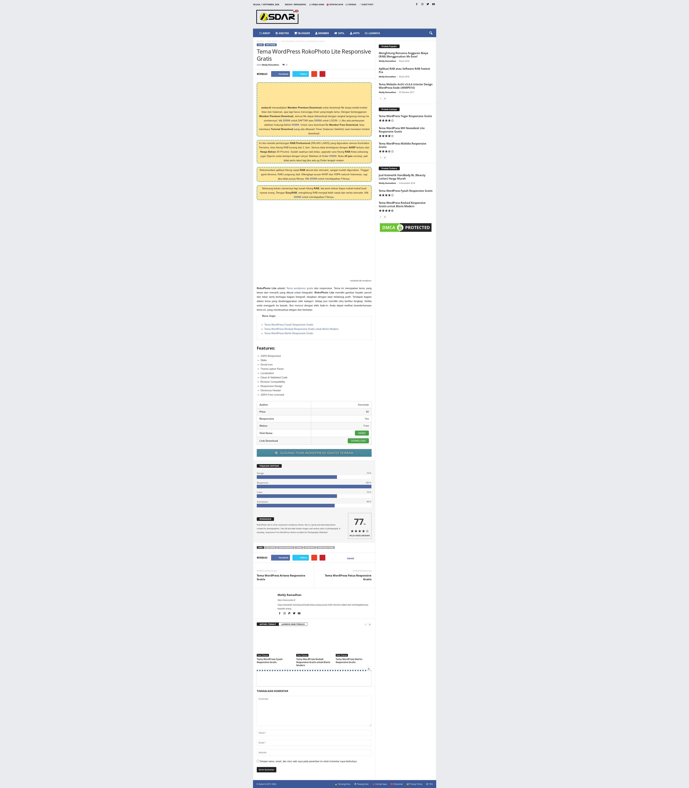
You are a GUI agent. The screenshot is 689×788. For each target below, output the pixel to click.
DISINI (286, 120)
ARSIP (266, 33)
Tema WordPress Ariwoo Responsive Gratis (281, 577)
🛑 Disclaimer (396, 784)
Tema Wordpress (285, 547)
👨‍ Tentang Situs (342, 784)
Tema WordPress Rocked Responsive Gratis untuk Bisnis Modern (301, 328)
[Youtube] (433, 4)
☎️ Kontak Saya (334, 4)
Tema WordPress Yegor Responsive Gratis (405, 116)
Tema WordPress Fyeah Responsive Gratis (288, 324)
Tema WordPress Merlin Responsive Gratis (288, 333)
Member (323, 33)
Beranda (260, 41)
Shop (260, 45)
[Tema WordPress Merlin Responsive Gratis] (354, 643)
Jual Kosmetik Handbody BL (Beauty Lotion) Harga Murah (402, 176)
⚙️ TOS (429, 784)
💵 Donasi (350, 4)
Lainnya (374, 33)
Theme (299, 547)
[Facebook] (417, 4)
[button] (431, 33)
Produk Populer (389, 46)
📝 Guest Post (365, 4)
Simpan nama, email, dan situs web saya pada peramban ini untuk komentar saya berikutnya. (308, 761)
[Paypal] (289, 613)
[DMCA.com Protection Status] (406, 228)
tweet (350, 558)
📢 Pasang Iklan (361, 784)
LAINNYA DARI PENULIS (293, 624)
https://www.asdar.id (286, 600)
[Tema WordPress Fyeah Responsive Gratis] (275, 643)
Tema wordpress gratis (299, 288)
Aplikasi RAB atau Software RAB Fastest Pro (404, 70)
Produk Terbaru (389, 168)
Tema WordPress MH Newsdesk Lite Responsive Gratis (402, 129)
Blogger (303, 33)
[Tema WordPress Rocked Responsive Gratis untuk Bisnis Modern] (314, 643)
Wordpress (310, 547)
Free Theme (272, 41)
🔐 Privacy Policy (414, 784)
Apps (356, 33)
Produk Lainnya (389, 109)
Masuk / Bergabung (295, 4)
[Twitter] (428, 4)
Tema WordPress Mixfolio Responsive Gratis (402, 145)
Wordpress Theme (326, 547)
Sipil (341, 33)
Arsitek (283, 33)
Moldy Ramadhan (270, 64)
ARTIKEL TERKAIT (268, 624)
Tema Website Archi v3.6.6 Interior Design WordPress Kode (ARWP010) (406, 85)
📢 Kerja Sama (316, 4)
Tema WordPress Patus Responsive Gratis (348, 577)
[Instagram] (422, 4)
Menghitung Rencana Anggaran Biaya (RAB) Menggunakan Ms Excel (403, 54)
